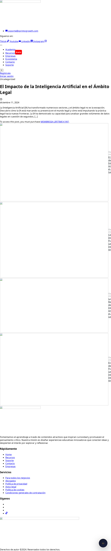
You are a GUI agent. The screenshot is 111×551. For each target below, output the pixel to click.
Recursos (13, 53)
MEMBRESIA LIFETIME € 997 (55, 121)
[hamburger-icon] (1, 45)
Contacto (10, 61)
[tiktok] (6, 513)
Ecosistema (11, 58)
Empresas (10, 55)
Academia (10, 49)
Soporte (9, 64)
